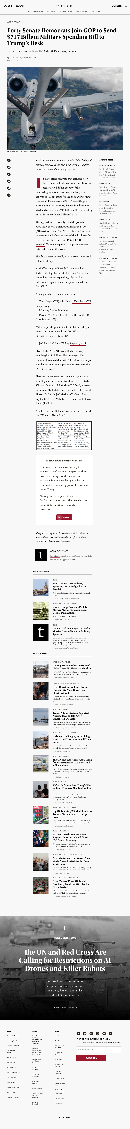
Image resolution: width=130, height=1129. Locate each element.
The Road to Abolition (36, 1069)
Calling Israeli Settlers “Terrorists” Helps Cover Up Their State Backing (72, 667)
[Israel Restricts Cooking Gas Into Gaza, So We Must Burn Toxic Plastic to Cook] (40, 691)
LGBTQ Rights (11, 1067)
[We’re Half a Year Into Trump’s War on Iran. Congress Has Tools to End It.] (40, 789)
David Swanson (60, 648)
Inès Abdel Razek (61, 678)
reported (40, 245)
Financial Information (58, 1072)
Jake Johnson (15, 57)
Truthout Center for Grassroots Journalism (60, 1092)
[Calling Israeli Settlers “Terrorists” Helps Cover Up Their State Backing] (40, 669)
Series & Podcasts (13, 1097)
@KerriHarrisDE (81, 302)
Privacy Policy (59, 1078)
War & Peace (13, 22)
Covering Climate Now (36, 1103)
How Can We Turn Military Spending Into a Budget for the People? (69, 586)
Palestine (51, 11)
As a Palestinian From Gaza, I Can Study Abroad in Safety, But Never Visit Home (71, 861)
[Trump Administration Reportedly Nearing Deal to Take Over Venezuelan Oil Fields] (40, 717)
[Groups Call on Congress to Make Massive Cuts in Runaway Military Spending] (40, 632)
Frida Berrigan (59, 598)
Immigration (37, 11)
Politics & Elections (13, 1072)
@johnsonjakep (69, 559)
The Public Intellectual (35, 1076)
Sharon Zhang (59, 849)
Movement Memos (35, 1082)
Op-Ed (55, 662)
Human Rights (73, 878)
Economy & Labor (13, 1041)
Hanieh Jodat (59, 803)
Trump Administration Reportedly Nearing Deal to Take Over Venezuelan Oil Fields (72, 716)
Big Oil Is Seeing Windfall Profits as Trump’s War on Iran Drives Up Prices (72, 814)
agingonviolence (73, 599)
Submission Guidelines (59, 1065)
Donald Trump (66, 11)
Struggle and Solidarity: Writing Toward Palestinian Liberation (37, 1040)
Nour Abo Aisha (60, 704)
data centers (82, 11)
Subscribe (58, 1059)
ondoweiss (72, 678)
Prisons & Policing (13, 1077)
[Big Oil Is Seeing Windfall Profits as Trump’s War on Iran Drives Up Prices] (40, 815)
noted (53, 360)
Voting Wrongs (37, 1088)
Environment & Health (69, 683)
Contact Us (58, 1103)
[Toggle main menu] (126, 5)
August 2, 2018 (78, 344)
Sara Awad (58, 873)
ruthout (67, 620)
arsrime (72, 648)
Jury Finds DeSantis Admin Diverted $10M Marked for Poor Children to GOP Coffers (108, 247)
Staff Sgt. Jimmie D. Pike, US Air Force (21, 152)
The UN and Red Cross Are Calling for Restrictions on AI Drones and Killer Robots (72, 763)
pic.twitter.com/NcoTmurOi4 (52, 336)
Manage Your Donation (59, 1047)
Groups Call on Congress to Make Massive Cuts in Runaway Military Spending (71, 631)
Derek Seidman (60, 826)
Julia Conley (59, 728)
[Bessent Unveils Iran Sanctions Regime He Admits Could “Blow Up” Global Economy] (40, 838)
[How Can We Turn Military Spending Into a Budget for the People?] (40, 587)
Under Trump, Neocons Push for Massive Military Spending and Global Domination (70, 610)
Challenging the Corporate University (37, 1095)
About (20, 6)
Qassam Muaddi (60, 896)
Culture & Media (12, 1036)
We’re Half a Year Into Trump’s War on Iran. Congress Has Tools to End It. (72, 788)
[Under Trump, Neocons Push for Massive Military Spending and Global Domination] (40, 611)
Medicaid (96, 11)
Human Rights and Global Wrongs (36, 1061)
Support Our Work (59, 1053)
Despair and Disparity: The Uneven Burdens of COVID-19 (37, 1051)
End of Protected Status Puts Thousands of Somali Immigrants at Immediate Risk (108, 209)
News (55, 580)
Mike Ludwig (59, 620)
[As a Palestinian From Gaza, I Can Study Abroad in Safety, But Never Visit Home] (40, 862)
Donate (116, 6)
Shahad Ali (58, 751)
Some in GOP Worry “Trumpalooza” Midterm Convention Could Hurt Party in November (107, 267)
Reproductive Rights (13, 1087)
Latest (8, 6)
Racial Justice (11, 1082)
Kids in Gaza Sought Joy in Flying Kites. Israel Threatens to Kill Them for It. (108, 227)
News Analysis (59, 603)
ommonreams (29, 58)
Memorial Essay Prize (60, 1084)
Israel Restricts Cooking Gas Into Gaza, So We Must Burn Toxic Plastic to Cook (108, 191)
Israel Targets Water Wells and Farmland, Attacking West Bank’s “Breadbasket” (71, 884)
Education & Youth (75, 854)
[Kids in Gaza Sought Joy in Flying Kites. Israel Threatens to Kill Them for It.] (40, 740)
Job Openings (59, 1099)
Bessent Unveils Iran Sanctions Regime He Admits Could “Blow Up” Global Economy (71, 837)
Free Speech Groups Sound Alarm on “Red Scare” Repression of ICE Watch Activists (107, 173)
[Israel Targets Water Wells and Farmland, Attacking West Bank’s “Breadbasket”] (40, 885)
